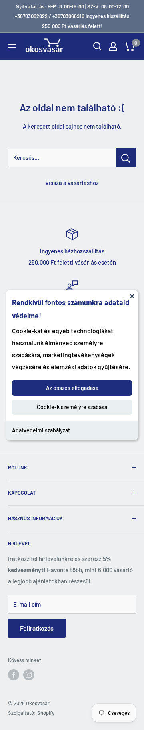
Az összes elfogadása (72, 387)
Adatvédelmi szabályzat (41, 430)
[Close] (132, 296)
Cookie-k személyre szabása (72, 407)
